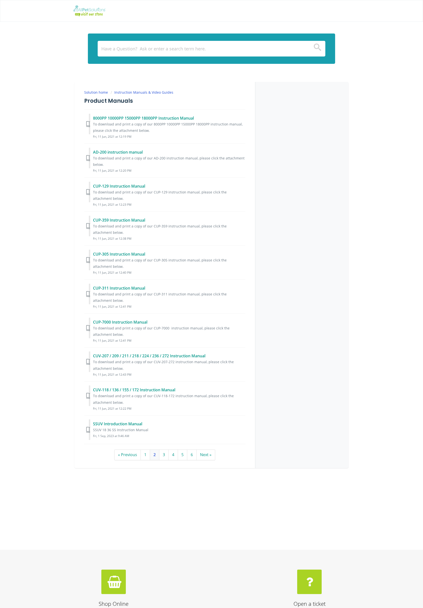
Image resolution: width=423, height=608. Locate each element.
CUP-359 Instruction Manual (119, 220)
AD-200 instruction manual (118, 152)
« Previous (127, 454)
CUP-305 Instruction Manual (119, 254)
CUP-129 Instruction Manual (119, 186)
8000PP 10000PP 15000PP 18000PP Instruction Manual (143, 118)
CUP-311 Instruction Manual (119, 288)
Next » (206, 454)
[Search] (317, 48)
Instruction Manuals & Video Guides (143, 92)
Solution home (96, 92)
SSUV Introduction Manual (117, 424)
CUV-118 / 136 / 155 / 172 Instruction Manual (134, 390)
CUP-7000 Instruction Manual (120, 322)
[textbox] (211, 48)
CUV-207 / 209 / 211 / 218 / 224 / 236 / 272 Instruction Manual (149, 356)
